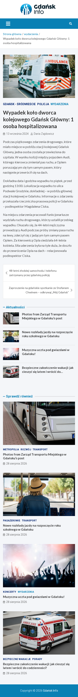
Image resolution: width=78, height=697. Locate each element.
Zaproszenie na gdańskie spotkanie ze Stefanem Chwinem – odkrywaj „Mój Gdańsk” (39, 290)
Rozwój (26, 449)
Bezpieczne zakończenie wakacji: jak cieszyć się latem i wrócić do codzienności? (47, 371)
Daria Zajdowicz (44, 133)
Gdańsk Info (50, 690)
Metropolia (11, 449)
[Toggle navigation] (8, 23)
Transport (40, 449)
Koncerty (9, 591)
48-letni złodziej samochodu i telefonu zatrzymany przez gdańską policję (33, 273)
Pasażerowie (11, 520)
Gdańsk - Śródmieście (19, 104)
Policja (43, 104)
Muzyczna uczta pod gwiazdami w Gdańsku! (34, 596)
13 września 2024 (17, 133)
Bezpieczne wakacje (17, 659)
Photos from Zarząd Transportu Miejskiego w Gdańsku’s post (44, 316)
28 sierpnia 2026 (16, 463)
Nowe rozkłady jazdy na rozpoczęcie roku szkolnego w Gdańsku (47, 334)
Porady (37, 659)
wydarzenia (59, 104)
